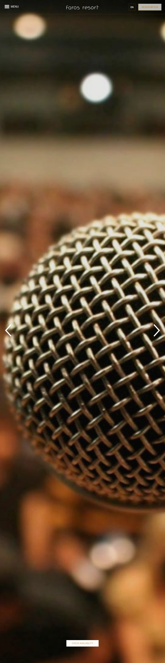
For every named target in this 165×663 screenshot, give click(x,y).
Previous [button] (8, 331)
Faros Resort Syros (82, 7)
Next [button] (157, 331)
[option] (82, 331)
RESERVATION (150, 7)
